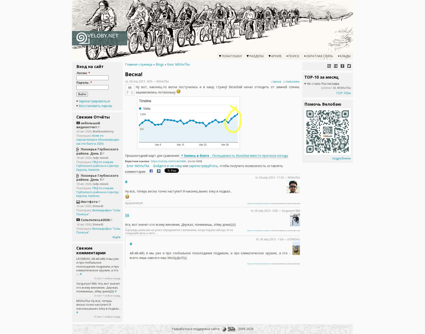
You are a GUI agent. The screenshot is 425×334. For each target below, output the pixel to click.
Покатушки (232, 56)
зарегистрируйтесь (203, 166)
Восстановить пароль (95, 106)
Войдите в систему (167, 166)
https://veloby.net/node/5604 (168, 161)
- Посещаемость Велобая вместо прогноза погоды (236, 155)
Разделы (256, 56)
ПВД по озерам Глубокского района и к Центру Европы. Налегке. (97, 166)
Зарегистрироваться (94, 101)
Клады (345, 56)
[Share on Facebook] (151, 171)
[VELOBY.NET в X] (349, 66)
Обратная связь (319, 56)
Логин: (83, 73)
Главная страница (138, 64)
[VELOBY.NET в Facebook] (342, 66)
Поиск (293, 56)
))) (127, 215)
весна (277, 82)
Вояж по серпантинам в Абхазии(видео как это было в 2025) (97, 139)
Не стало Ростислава (323, 84)
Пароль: (84, 82)
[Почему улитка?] (329, 66)
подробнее (340, 158)
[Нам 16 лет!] (336, 66)
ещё (115, 237)
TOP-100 (342, 93)
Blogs (160, 64)
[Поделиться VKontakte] (158, 171)
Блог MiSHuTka (178, 64)
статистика (292, 82)
